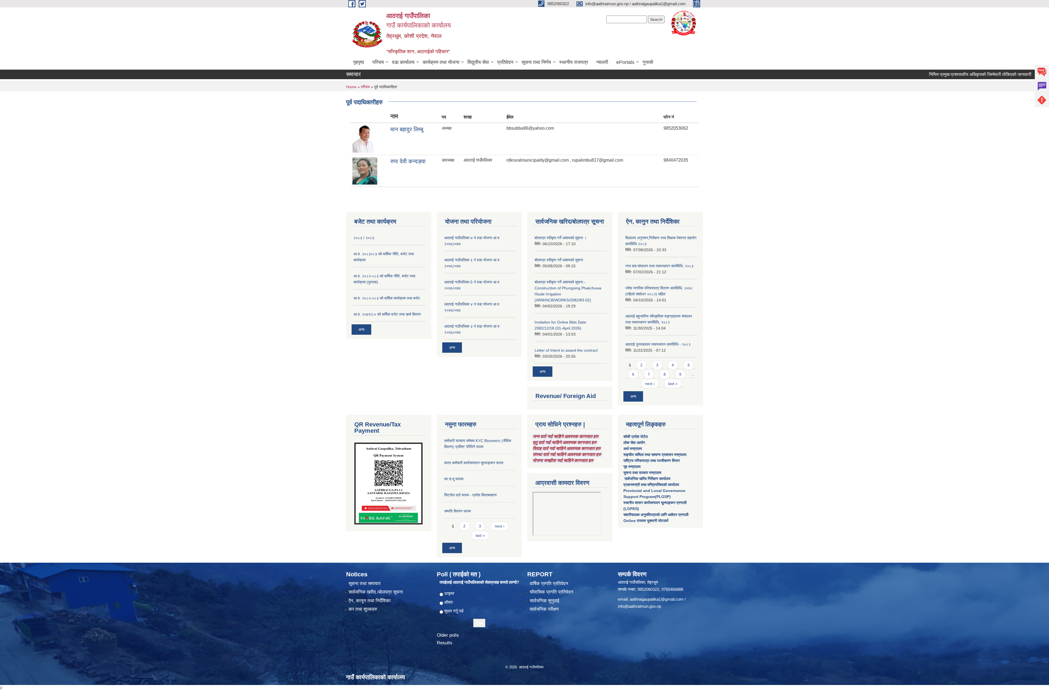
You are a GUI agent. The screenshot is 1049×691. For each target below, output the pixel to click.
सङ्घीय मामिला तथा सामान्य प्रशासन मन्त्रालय (654, 454)
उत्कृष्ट (449, 593)
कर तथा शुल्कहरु (363, 609)
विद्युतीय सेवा (478, 62)
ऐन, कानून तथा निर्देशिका (370, 600)
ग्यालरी (602, 62)
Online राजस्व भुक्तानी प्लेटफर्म (645, 520)
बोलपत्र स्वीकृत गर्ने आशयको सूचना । (561, 238)
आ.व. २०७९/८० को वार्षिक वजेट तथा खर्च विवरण (387, 314)
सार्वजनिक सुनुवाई (544, 600)
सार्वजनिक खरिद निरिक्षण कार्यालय (646, 478)
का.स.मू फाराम (453, 479)
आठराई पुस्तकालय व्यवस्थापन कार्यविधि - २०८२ (658, 344)
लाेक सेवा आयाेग (634, 442)
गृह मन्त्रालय (632, 466)
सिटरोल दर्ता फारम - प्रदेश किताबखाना (470, 495)
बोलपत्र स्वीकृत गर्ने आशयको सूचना (559, 260)
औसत (448, 602)
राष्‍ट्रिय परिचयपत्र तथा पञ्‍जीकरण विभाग (651, 460)
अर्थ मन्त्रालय (632, 448)
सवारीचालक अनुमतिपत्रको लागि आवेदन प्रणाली (655, 514)
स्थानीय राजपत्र (573, 62)
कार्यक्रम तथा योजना (441, 62)
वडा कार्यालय (403, 62)
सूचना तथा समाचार (365, 583)
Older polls (448, 635)
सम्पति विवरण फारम (457, 511)
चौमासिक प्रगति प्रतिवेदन (551, 592)
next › (650, 383)
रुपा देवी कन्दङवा (408, 161)
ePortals (625, 62)
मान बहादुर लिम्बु (406, 129)
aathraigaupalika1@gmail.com (656, 599)
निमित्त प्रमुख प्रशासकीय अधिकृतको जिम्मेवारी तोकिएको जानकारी (955, 74)
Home (351, 87)
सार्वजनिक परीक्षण (544, 609)
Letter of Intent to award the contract (566, 350)
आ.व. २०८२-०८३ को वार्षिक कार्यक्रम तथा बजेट (386, 298)
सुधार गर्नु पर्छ (454, 611)
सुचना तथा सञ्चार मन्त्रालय (642, 472)
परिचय (378, 62)
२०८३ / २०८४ (363, 238)
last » (672, 383)
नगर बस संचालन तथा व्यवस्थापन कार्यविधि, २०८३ (659, 266)
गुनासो (648, 62)
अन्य (361, 329)
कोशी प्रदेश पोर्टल (635, 436)
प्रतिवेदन (505, 62)
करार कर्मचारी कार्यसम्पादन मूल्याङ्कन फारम (473, 463)
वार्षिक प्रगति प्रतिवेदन (549, 583)
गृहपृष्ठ (358, 62)
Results (444, 642)
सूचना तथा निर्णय (536, 62)
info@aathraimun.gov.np (639, 606)
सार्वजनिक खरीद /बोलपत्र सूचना (376, 592)
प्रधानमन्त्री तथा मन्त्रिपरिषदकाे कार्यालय (651, 484)
